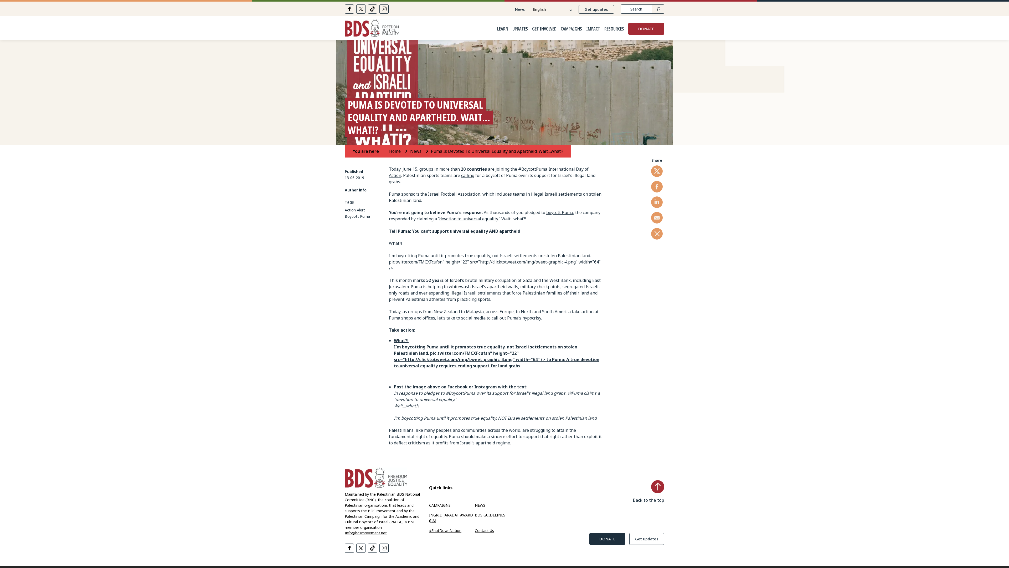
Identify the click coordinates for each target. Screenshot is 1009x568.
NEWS (480, 505)
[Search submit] (658, 9)
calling (467, 175)
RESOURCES (614, 29)
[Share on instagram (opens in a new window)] (384, 9)
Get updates (596, 9)
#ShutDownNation (445, 530)
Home (395, 151)
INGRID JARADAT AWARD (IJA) (451, 518)
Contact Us (484, 530)
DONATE (646, 28)
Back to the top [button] (648, 500)
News (520, 9)
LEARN (502, 29)
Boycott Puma (357, 216)
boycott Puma (559, 212)
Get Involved (544, 29)
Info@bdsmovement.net (366, 532)
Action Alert (355, 209)
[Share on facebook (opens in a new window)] (349, 9)
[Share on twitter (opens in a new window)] (360, 9)
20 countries (474, 169)
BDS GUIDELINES (490, 515)
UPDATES (520, 29)
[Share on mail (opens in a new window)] (657, 218)
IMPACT (593, 29)
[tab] (370, 151)
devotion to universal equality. (469, 219)
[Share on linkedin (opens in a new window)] (657, 202)
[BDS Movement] (372, 28)
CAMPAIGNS (571, 29)
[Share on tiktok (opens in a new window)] (372, 9)
